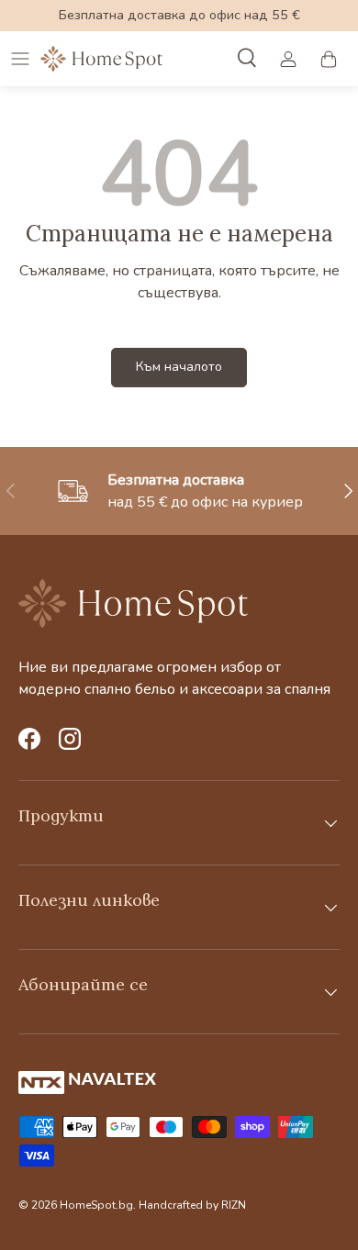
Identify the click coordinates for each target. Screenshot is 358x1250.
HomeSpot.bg (96, 1205)
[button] (328, 59)
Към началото (179, 366)
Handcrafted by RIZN (192, 1205)
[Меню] (20, 59)
